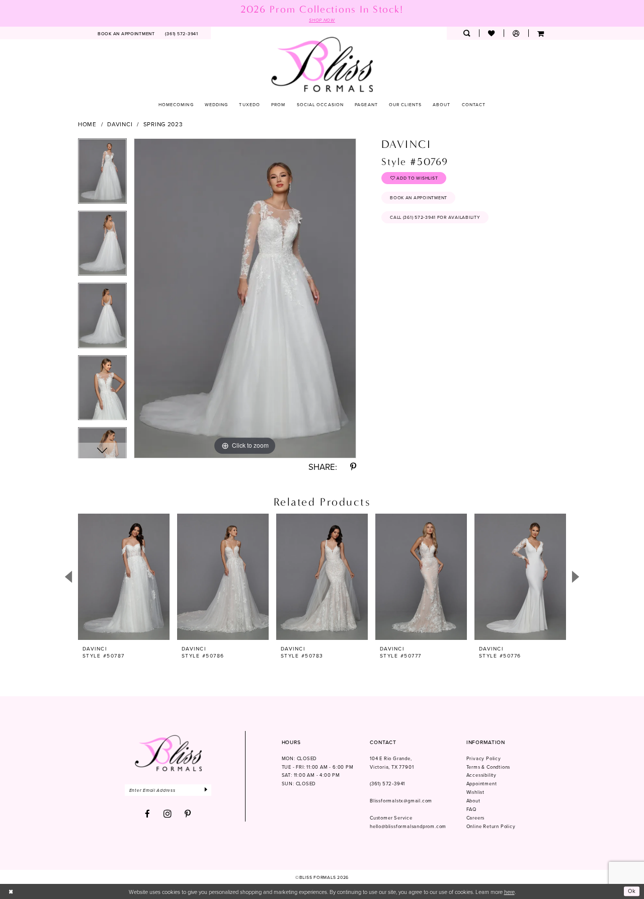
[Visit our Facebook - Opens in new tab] (147, 814)
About (473, 800)
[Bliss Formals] (322, 64)
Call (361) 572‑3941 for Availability (435, 217)
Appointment (481, 783)
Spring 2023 (163, 124)
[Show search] (466, 33)
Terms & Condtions (488, 767)
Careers (475, 817)
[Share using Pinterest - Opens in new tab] (353, 467)
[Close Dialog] (11, 891)
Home (87, 124)
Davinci (119, 124)
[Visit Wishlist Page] (491, 33)
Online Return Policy (491, 826)
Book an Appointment (418, 197)
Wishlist (475, 792)
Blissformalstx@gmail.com (401, 800)
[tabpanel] (102, 174)
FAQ (471, 809)
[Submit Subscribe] (206, 790)
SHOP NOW (322, 20)
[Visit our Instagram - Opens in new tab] (168, 814)
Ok (632, 891)
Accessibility (481, 775)
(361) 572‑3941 (387, 783)
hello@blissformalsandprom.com (408, 826)
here (509, 891)
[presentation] (124, 577)
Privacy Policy (483, 758)
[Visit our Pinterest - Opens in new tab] (188, 814)
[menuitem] (126, 33)
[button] (516, 33)
